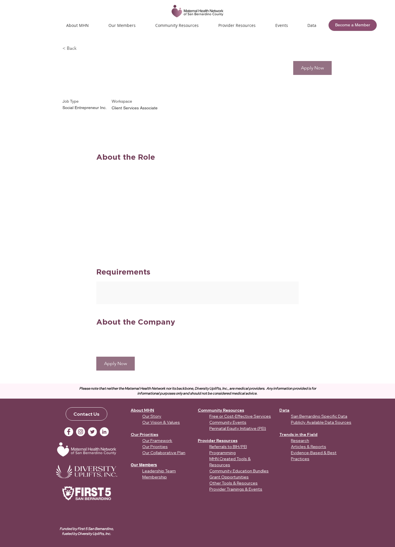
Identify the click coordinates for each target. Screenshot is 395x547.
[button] (281, 25)
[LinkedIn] (104, 431)
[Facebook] (68, 431)
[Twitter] (92, 431)
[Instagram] (80, 431)
